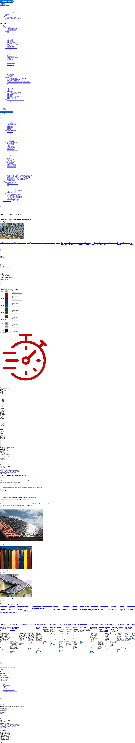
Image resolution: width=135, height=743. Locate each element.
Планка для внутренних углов (12, 44)
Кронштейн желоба (10, 51)
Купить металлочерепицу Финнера (104, 611)
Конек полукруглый (10, 45)
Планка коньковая (10, 36)
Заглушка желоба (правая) (11, 69)
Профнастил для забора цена (48, 626)
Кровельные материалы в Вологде (9, 690)
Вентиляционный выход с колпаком (13, 79)
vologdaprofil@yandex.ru (4, 5)
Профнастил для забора (130, 625)
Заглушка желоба (10, 59)
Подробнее (2, 545)
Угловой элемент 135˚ (11, 66)
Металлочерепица (8, 9)
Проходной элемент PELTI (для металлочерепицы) (16, 179)
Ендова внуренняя (10, 38)
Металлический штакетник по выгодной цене (11, 693)
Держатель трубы (10, 75)
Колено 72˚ (9, 62)
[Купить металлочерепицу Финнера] (104, 607)
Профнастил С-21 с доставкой (12, 89)
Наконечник (9, 64)
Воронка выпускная (10, 73)
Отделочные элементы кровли (10, 11)
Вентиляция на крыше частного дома (18, 626)
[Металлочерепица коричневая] (16, 606)
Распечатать (3, 390)
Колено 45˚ (9, 61)
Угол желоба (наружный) (11, 71)
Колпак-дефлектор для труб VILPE (13, 80)
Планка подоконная (10, 94)
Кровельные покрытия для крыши (80, 626)
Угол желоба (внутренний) (11, 72)
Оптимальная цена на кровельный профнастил (73, 626)
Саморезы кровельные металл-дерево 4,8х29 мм (15, 100)
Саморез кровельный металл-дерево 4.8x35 (14, 195)
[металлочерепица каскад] (125, 606)
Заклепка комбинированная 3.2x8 (13, 104)
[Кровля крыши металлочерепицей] (115, 607)
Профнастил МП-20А (11, 90)
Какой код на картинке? (4, 469)
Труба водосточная (10, 74)
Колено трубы (9, 76)
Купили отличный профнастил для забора (107, 626)
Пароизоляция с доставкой (115, 625)
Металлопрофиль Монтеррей (12, 28)
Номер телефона (3, 458)
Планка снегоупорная (11, 42)
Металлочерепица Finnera (11, 30)
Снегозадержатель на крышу (12, 43)
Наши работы (5, 107)
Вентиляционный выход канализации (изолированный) (17, 78)
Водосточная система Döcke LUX (11, 12)
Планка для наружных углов (12, 93)
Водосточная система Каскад (10, 13)
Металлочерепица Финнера (55, 608)
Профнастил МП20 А (40, 608)
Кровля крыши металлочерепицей (115, 610)
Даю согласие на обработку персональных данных (11, 471)
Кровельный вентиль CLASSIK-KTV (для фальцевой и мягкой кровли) (19, 81)
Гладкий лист (9, 34)
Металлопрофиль (8, 27)
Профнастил (7, 10)
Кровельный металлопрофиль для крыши (64, 626)
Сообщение (2, 459)
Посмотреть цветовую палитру (6, 267)
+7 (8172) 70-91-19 (3, 113)
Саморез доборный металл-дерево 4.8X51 (14, 196)
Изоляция (6, 15)
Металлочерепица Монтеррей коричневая (22, 608)
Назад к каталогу (3, 239)
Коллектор (9, 58)
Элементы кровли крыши (55, 626)
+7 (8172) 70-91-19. (3, 709)
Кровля (4, 26)
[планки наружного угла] (5, 249)
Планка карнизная (10, 41)
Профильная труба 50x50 (11, 97)
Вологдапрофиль (4, 501)
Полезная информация (7, 106)
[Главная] (7, 2)
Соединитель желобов (11, 53)
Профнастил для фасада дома (41, 626)
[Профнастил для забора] (39, 606)
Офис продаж (5, 109)
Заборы (4, 16)
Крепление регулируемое (11, 56)
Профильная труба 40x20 (11, 98)
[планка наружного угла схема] (6, 250)
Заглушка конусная (10, 47)
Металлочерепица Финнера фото (72, 608)
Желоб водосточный (10, 49)
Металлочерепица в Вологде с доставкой (10, 691)
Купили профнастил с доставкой (92, 626)
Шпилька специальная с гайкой (12, 55)
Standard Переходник (10, 65)
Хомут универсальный (11, 63)
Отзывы (4, 108)
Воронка (8, 145)
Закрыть (2, 7)
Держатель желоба (10, 68)
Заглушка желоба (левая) (11, 70)
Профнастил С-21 (10, 127)
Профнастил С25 (10, 91)
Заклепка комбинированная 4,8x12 (13, 105)
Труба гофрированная (11, 85)
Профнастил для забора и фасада (10, 17)
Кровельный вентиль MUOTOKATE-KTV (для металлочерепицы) (19, 82)
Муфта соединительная (11, 52)
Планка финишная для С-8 (11, 95)
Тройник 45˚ (9, 60)
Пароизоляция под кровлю (11, 625)
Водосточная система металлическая (33, 626)
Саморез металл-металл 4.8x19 (12, 103)
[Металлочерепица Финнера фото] (69, 606)
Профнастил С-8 (10, 32)
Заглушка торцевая (10, 46)
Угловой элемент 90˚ (10, 54)
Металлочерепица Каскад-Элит (12, 29)
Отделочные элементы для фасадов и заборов (13, 18)
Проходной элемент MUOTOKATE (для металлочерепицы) (17, 178)
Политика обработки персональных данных (8, 472)
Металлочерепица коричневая (90, 608)
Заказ (1, 464)
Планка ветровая (10, 40)
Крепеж (6, 19)
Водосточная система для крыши (123, 626)
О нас (4, 25)
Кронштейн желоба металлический (13, 57)
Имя (1, 457)
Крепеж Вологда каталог (24, 626)
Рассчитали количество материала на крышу (99, 626)
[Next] (3, 248)
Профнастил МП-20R (11, 128)
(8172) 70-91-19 (3, 4)
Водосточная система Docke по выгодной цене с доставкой (13, 694)
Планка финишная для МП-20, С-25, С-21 (14, 96)
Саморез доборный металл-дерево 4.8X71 (14, 102)
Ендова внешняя (10, 39)
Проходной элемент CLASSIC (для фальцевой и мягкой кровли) (18, 83)
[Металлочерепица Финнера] (52, 606)
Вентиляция (7, 14)
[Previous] (0, 618)
